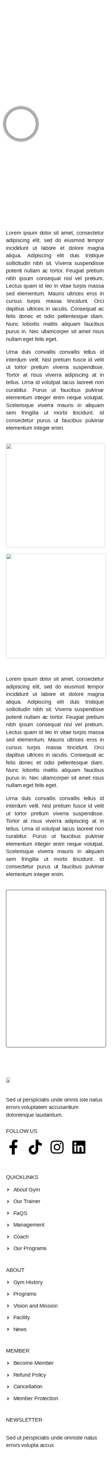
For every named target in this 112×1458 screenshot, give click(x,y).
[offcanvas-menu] (28, 8)
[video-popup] (21, 124)
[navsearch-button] (98, 9)
